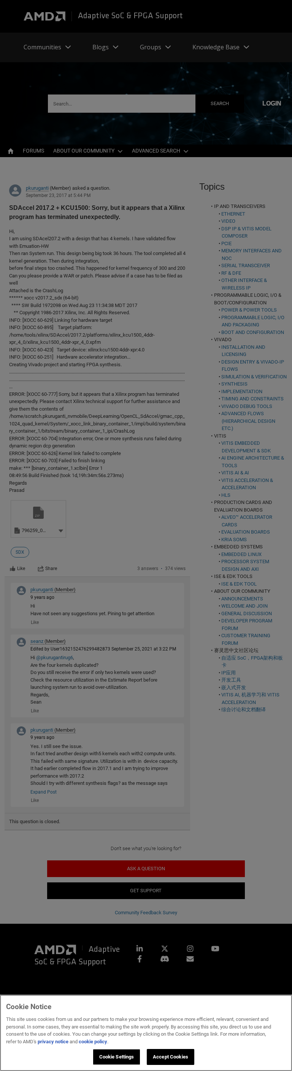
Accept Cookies (170, 1057)
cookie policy (93, 1041)
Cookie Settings (116, 1057)
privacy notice (53, 1041)
